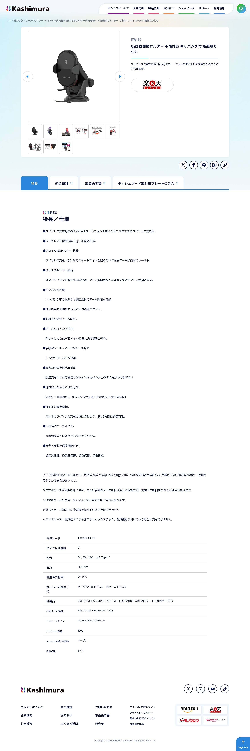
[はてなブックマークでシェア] (214, 165)
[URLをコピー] (224, 165)
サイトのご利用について (142, 707)
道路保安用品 (137, 724)
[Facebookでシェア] (193, 165)
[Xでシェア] (183, 165)
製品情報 (66, 707)
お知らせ (66, 715)
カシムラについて (32, 707)
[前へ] (28, 76)
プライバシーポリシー (141, 712)
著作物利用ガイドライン (142, 718)
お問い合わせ (104, 707)
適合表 (99, 723)
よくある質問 (69, 723)
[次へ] (120, 76)
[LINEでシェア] (204, 165)
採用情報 (26, 723)
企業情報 (26, 715)
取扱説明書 (102, 715)
